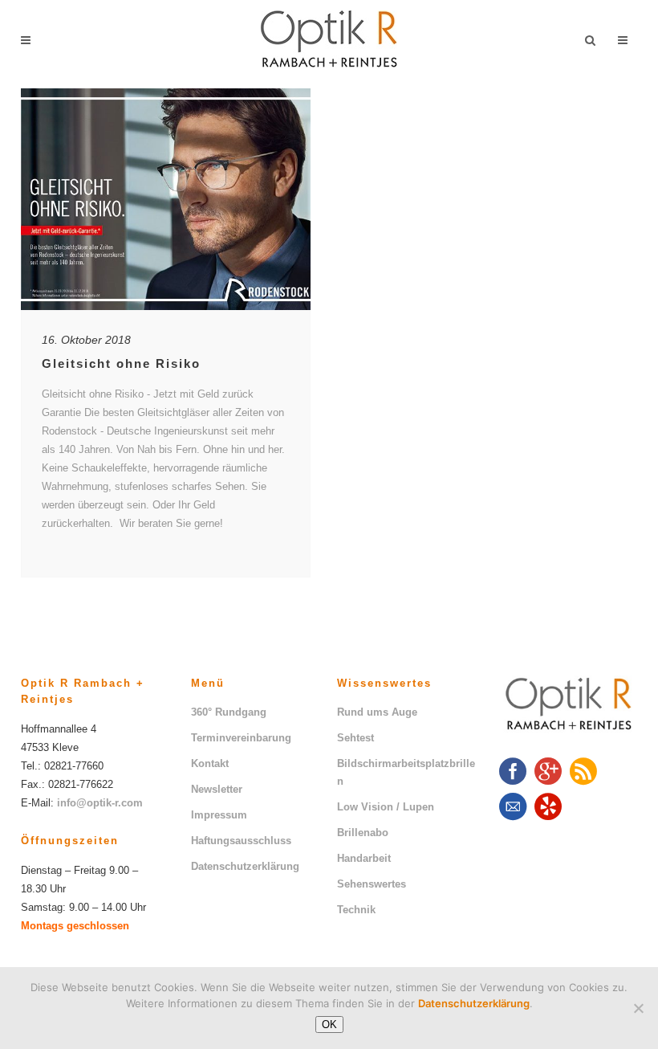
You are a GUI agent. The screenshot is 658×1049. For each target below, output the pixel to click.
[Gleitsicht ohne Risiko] (166, 199)
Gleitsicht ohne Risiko (121, 363)
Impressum (219, 815)
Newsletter (216, 789)
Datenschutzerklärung (245, 866)
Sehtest (355, 738)
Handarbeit (364, 858)
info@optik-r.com (100, 803)
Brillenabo (362, 833)
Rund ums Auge (377, 712)
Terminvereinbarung (241, 738)
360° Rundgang (228, 712)
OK (329, 1024)
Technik (356, 910)
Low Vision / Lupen (385, 807)
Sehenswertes (371, 884)
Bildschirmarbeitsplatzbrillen (406, 772)
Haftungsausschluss (241, 841)
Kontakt (210, 763)
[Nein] (638, 1008)
